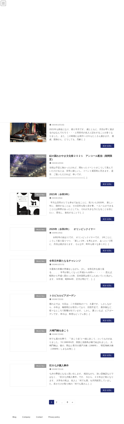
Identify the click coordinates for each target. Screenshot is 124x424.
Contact (39, 417)
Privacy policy (54, 417)
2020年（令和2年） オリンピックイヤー (72, 229)
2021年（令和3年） (60, 194)
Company (26, 417)
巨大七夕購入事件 (59, 365)
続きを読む (107, 146)
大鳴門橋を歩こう (59, 330)
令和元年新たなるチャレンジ (65, 260)
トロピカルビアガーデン (62, 295)
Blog (14, 417)
